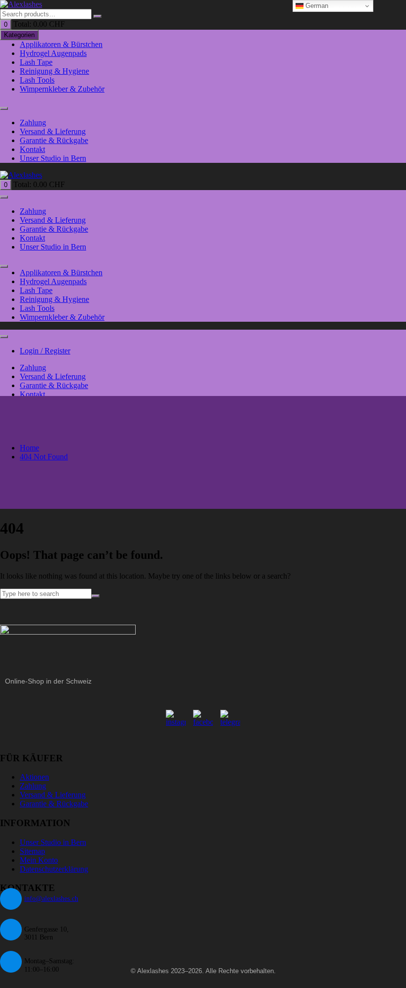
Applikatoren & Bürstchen (61, 44)
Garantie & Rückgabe (54, 140)
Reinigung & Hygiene (54, 71)
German (316, 5)
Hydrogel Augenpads (53, 53)
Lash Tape (36, 62)
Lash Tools (37, 80)
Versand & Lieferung (53, 131)
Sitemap (32, 851)
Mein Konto (39, 860)
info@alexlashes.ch (51, 898)
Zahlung (33, 122)
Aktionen (34, 777)
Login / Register (45, 350)
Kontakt (32, 149)
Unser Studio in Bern (53, 158)
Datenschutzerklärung (54, 869)
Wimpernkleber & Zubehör (62, 89)
